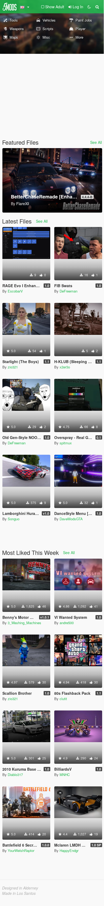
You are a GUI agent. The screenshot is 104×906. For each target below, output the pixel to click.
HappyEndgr (69, 850)
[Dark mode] (89, 6)
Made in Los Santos (19, 893)
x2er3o (65, 366)
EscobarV (15, 291)
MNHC (65, 774)
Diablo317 (15, 774)
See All (96, 142)
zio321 (13, 366)
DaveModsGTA (71, 518)
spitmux (66, 442)
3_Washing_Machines (24, 622)
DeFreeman (68, 291)
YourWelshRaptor (21, 850)
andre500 (67, 622)
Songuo (13, 518)
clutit (63, 698)
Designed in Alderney (20, 888)
